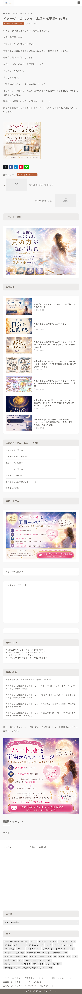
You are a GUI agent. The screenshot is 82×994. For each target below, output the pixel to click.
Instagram (42, 941)
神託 (49, 960)
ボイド (71, 949)
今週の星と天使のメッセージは (38, 952)
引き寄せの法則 (12, 488)
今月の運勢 (20, 952)
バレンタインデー (33, 949)
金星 (47, 964)
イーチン (53, 941)
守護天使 (33, 956)
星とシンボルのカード (15, 462)
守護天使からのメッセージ (17, 456)
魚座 (50, 967)
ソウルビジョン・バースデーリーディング (26, 652)
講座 (35, 964)
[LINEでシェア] (26, 167)
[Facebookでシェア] (11, 167)
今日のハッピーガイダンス (22, 13)
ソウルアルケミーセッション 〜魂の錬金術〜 (27, 657)
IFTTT (33, 941)
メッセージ (8, 952)
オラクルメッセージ (36, 945)
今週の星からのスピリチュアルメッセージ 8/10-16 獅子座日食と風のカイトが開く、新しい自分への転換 (40, 687)
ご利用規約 (30, 847)
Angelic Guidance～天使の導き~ (16, 941)
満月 (14, 960)
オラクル (7, 945)
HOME (8, 13)
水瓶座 (6, 960)
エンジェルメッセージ (67, 941)
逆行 (41, 964)
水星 (75, 956)
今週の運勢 (57, 952)
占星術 (18, 956)
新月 (49, 956)
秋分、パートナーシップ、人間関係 (17, 964)
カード (48, 945)
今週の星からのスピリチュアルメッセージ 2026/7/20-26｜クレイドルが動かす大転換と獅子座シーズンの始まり (40, 714)
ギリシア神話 (9, 949)
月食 (68, 956)
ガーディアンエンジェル (63, 945)
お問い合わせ (45, 847)
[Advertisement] (41, 605)
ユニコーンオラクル (14, 469)
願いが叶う (57, 964)
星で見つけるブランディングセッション (25, 649)
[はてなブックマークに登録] (16, 167)
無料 (27, 960)
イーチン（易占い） (14, 475)
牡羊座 (34, 960)
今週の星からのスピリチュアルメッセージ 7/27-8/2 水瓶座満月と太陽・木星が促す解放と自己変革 (41, 705)
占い (65, 952)
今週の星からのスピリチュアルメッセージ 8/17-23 (28, 679)
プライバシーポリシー (12, 847)
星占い (61, 956)
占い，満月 (8, 956)
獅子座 (42, 960)
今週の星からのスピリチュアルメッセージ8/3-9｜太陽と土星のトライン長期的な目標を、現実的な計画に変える (40, 696)
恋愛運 (42, 956)
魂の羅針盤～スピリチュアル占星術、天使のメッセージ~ (24, 967)
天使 (25, 956)
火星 (20, 960)
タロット (20, 949)
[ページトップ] (78, 990)
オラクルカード (19, 945)
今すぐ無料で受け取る (15, 571)
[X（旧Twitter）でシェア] (5, 167)
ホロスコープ (48, 949)
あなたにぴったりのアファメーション (22, 481)
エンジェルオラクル (14, 450)
